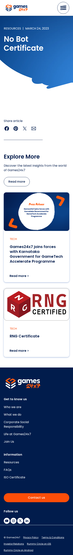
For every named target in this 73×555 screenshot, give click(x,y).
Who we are (12, 407)
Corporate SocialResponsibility (16, 424)
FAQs (7, 470)
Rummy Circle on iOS (39, 543)
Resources (11, 462)
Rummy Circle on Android (18, 550)
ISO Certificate (14, 477)
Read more (16, 181)
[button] (63, 8)
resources (12, 28)
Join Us (9, 441)
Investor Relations (14, 543)
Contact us (36, 497)
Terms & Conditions (53, 537)
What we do (12, 414)
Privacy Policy (31, 537)
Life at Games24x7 (17, 434)
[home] (16, 8)
